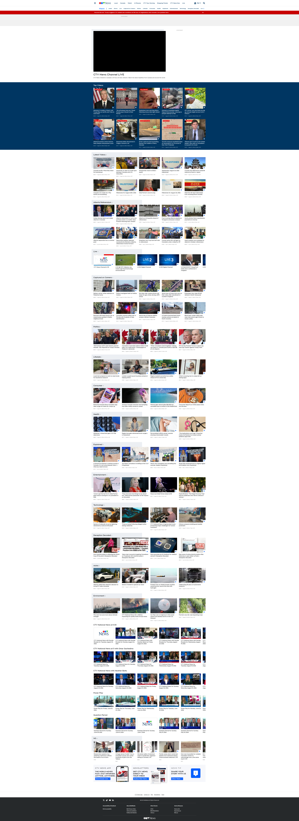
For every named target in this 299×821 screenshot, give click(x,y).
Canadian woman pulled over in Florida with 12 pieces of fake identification (126, 317)
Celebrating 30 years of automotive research (190, 585)
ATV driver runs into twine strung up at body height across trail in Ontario (195, 112)
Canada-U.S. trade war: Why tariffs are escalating (102, 193)
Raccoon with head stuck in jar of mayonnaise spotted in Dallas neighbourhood (103, 317)
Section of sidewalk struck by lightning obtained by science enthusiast (105, 525)
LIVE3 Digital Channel (166, 267)
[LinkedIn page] (113, 800)
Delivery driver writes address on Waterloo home (103, 294)
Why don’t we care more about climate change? (105, 615)
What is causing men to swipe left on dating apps (190, 376)
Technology (183, 8)
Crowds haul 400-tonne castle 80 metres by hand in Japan (195, 171)
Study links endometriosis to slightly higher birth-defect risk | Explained (192, 464)
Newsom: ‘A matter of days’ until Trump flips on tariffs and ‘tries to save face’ (103, 112)
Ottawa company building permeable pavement (190, 525)
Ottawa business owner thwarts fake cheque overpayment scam (103, 142)
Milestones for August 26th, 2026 (126, 193)
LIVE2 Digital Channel (144, 267)
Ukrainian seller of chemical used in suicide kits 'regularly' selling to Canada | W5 (146, 755)
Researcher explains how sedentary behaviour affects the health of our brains (103, 755)
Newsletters (157, 794)
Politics (139, 8)
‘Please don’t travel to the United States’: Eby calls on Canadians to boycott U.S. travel (195, 143)
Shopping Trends (162, 3)
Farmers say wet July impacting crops (191, 615)
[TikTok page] (107, 800)
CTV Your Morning (149, 3)
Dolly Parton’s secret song (147, 193)
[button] (202, 263)
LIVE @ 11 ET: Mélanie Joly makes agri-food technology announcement (124, 268)
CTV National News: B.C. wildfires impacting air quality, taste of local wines (134, 615)
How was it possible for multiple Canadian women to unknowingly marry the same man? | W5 (191, 756)
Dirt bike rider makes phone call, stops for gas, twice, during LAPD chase (149, 295)
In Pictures (137, 3)
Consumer (152, 8)
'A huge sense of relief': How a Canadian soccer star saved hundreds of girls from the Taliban (125, 756)
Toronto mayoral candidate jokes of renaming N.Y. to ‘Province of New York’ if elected (172, 143)
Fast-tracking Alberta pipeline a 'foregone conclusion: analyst (172, 219)
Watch (130, 3)
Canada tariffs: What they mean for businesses (103, 171)
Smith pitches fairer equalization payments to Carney (195, 219)
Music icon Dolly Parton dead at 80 (161, 494)
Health (159, 8)
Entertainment (174, 8)
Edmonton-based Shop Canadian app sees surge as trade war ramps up (105, 405)
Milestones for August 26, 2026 (171, 193)
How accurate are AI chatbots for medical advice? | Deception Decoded (163, 555)
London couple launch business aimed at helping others (135, 376)
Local (116, 3)
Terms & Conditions (131, 810)
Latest (110, 8)
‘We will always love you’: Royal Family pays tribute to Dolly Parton (125, 112)
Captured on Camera (129, 8)
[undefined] (104, 636)
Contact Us (147, 794)
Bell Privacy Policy (131, 808)
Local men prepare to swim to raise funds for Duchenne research (106, 376)
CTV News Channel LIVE (101, 267)
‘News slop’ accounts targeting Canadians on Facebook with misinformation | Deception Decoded (135, 556)
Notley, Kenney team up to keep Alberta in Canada (103, 219)
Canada (122, 3)
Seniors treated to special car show (133, 584)
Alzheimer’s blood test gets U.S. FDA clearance (104, 434)
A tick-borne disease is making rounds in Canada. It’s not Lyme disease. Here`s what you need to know (106, 465)
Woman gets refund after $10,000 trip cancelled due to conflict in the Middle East (163, 405)
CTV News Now (175, 3)
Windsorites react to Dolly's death (147, 171)
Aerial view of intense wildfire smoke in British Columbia (148, 316)
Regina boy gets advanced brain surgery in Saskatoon (134, 434)
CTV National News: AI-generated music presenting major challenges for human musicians (163, 525)
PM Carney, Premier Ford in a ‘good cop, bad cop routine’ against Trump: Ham (191, 346)
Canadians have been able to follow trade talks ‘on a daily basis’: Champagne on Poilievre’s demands (135, 347)
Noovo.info (177, 808)
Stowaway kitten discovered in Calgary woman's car (125, 142)
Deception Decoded (193, 8)
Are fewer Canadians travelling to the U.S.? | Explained (135, 464)
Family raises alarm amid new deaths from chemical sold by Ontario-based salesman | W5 (168, 755)
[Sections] (95, 3)
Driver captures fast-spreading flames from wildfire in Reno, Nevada (148, 143)
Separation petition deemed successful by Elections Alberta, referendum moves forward (126, 242)
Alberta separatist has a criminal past (103, 241)
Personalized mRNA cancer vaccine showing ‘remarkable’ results (161, 434)
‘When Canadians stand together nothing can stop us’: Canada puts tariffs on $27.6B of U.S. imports (163, 347)
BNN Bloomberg (154, 810)
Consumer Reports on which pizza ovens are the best (191, 405)
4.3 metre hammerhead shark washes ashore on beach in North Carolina (171, 317)
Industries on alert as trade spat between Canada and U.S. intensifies (126, 172)
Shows (115, 8)
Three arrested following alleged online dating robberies (134, 525)
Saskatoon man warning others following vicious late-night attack (149, 111)
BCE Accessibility (107, 808)
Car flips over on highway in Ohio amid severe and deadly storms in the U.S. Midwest (162, 616)
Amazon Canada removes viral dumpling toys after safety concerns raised (134, 405)
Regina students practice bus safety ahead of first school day (161, 376)
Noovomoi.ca (177, 810)
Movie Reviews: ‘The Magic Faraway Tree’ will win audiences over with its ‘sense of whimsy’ (192, 495)
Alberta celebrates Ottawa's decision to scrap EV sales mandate (105, 585)
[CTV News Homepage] (105, 3)
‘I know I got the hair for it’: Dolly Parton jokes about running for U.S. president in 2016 (105, 495)
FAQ (152, 794)
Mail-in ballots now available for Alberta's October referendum (194, 241)
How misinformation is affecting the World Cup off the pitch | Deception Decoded (106, 555)
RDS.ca (176, 812)
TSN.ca (152, 812)
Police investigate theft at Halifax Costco (126, 294)
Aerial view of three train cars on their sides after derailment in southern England (172, 295)
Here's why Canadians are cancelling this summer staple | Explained (163, 464)
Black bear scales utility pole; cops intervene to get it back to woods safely (194, 317)
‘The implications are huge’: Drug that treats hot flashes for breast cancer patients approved (190, 435)
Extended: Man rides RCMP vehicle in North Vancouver (193, 294)
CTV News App (139, 794)
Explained (165, 8)
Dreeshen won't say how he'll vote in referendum (149, 241)
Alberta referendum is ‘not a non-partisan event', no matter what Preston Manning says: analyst (126, 219)
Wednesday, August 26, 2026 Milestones (170, 171)
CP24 (151, 808)
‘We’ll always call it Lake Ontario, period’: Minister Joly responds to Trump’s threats (106, 346)
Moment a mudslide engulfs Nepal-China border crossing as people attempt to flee (172, 112)
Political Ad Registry (132, 812)
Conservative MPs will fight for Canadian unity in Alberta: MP (171, 241)
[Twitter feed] (104, 800)
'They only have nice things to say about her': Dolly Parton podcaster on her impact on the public (135, 495)
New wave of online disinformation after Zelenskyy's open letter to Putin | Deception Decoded (191, 556)
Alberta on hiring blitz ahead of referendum (148, 219)
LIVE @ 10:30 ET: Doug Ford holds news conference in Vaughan (189, 268)
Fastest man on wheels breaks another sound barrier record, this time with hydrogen (162, 586)
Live (183, 3)
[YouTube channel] (110, 800)
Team (162, 794)
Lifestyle (145, 8)
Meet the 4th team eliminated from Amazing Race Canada (194, 193)
